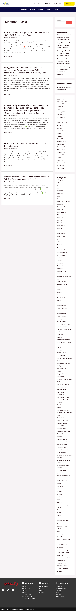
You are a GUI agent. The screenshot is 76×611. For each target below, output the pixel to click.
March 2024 (60, 139)
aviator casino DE (62, 252)
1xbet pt (59, 228)
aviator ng (60, 263)
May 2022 (60, 160)
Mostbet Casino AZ (62, 420)
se (57, 523)
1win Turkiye (60, 204)
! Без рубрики (61, 180)
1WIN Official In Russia (63, 201)
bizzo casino (60, 295)
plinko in (59, 491)
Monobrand (60, 417)
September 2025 (62, 101)
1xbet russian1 (61, 236)
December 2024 (61, 114)
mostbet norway (61, 428)
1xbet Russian (61, 233)
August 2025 (60, 104)
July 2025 (60, 106)
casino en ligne (61, 305)
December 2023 (61, 147)
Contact (56, 9)
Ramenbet (60, 510)
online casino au (61, 447)
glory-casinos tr (61, 355)
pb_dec (59, 473)
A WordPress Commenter (64, 87)
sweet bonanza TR (62, 544)
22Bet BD (59, 241)
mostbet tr (60, 436)
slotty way (60, 534)
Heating (32, 9)
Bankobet (60, 266)
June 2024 (60, 130)
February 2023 (61, 152)
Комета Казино (61, 563)
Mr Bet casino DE (62, 439)
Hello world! (62, 89)
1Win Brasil (60, 190)
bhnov (59, 289)
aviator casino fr (61, 255)
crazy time (60, 334)
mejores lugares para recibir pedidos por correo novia (64, 413)
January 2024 (61, 144)
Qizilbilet (59, 502)
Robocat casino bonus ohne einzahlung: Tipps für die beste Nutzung (63, 61)
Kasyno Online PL (62, 374)
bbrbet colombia (61, 271)
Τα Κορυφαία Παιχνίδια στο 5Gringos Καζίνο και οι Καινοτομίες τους (64, 53)
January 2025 (61, 112)
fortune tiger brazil (62, 352)
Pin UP (59, 483)
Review (59, 518)
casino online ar (61, 313)
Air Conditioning (22, 9)
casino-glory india (62, 319)
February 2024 (61, 141)
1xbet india (60, 217)
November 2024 (61, 117)
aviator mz (60, 260)
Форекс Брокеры (62, 565)
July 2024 (60, 128)
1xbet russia (60, 231)
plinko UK (60, 494)
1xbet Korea (60, 220)
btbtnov (59, 300)
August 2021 (60, 165)
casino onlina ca (61, 311)
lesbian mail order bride (63, 384)
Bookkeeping (61, 297)
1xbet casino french (62, 215)
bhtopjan (59, 292)
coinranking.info (61, 321)
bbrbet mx (60, 274)
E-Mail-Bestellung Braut (64, 342)
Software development (63, 539)
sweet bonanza (61, 542)
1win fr (59, 196)
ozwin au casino (61, 470)
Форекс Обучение (62, 568)
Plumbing (40, 9)
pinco (58, 489)
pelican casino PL (62, 480)
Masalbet (59, 405)
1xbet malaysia (61, 225)
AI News (59, 244)
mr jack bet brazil (62, 442)
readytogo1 (60, 515)
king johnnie (60, 376)
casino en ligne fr (62, 308)
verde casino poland (63, 552)
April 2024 (60, 136)
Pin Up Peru (60, 486)
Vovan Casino (61, 555)
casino (59, 303)
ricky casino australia (63, 520)
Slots (58, 531)
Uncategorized (61, 547)
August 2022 (60, 155)
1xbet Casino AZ (61, 212)
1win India (60, 199)
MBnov (59, 407)
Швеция (59, 571)
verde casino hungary (63, 550)
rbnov (59, 512)
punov (59, 499)
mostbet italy (60, 426)
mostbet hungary (62, 423)
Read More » (8, 56)
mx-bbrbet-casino (62, 444)
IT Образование (62, 366)
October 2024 (61, 120)
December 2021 (61, 163)
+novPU (59, 182)
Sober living (60, 536)
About (48, 9)
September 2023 (62, 149)
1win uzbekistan (61, 207)
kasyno (59, 371)
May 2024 (60, 133)
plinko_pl (59, 497)
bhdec (59, 287)
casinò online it (61, 316)
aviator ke (60, 258)
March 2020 (60, 168)
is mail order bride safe (63, 363)
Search (59, 20)
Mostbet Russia (8, 37)
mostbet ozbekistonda (63, 431)
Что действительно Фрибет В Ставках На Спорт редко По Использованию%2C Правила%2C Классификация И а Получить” (25, 70)
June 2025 (60, 109)
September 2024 (62, 122)
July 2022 (60, 157)
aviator (59, 247)
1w (58, 188)
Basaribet (59, 268)
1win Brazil (60, 193)
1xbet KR (59, 223)
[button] (69, 4)
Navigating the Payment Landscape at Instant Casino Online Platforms (64, 37)
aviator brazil (61, 250)
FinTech (59, 350)
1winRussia (60, 209)
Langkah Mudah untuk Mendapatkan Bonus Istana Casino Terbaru (63, 45)
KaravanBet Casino (62, 368)
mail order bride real (63, 397)
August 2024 (60, 125)
